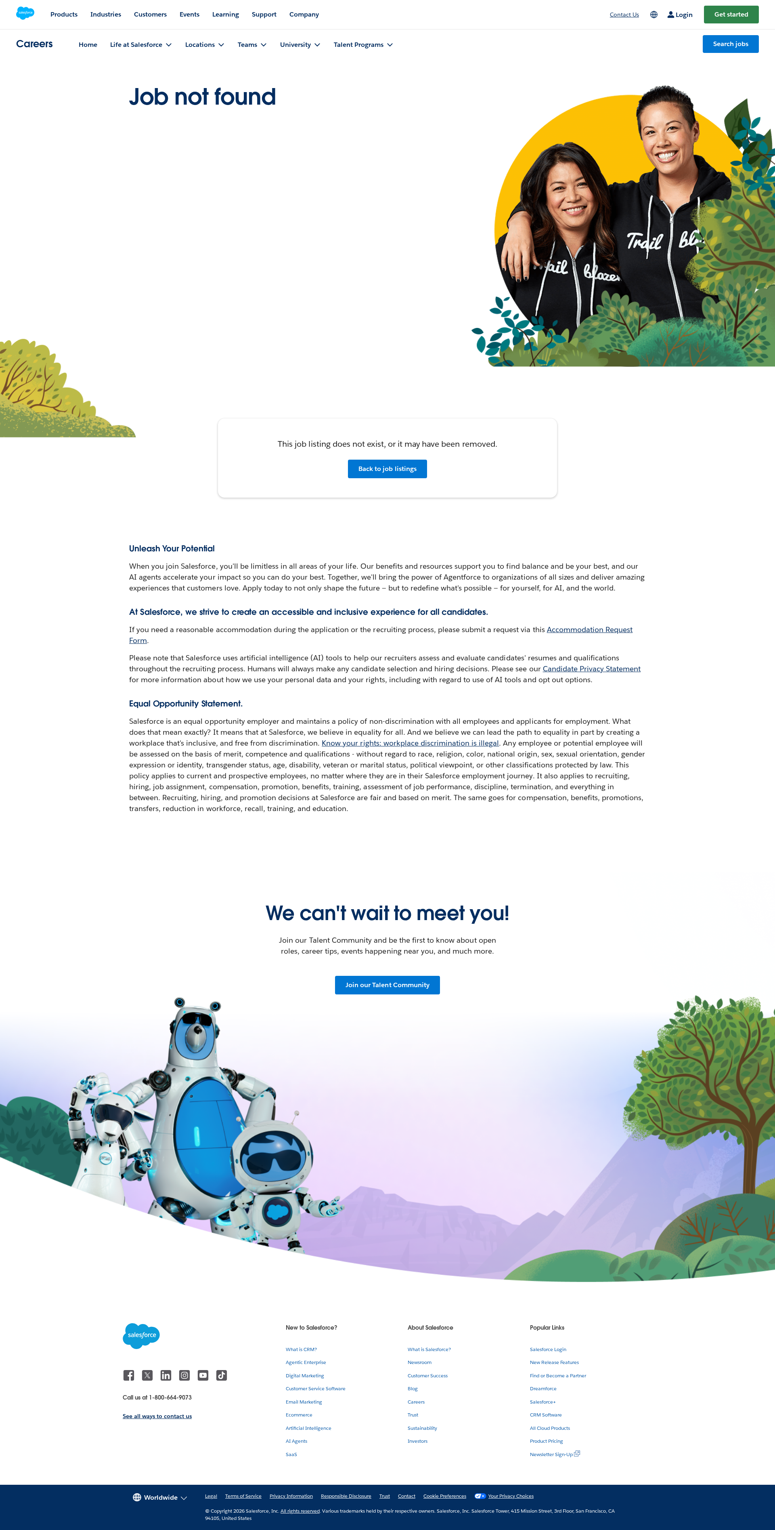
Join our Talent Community (387, 985)
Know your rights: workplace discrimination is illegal (410, 743)
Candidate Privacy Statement (592, 668)
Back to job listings (387, 468)
